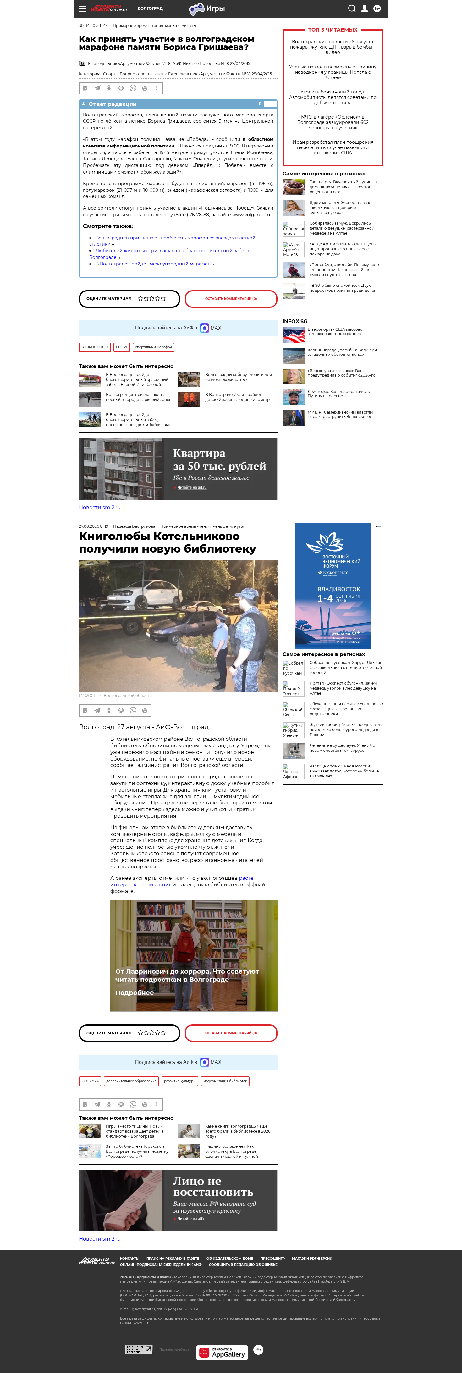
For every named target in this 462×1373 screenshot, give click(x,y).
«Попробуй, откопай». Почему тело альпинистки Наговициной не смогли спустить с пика (344, 269)
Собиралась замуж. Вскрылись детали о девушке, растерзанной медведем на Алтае (342, 228)
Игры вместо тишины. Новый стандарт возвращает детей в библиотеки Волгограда (134, 1131)
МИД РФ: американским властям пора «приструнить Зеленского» (340, 414)
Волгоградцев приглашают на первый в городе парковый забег (138, 397)
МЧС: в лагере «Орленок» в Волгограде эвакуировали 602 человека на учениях (333, 123)
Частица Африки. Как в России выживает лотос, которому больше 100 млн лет (344, 771)
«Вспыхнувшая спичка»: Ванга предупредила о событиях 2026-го (342, 373)
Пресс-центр (273, 1259)
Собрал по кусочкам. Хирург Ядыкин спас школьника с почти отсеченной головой (346, 667)
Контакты (129, 1259)
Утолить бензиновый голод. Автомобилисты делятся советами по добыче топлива (333, 97)
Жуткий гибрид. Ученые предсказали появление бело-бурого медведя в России (346, 729)
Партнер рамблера (174, 1349)
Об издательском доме (229, 1259)
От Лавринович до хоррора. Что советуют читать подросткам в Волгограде (187, 975)
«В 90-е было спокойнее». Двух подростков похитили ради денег (343, 288)
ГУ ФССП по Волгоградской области (115, 695)
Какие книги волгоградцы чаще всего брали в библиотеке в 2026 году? (237, 1131)
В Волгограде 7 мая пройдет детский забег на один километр (237, 397)
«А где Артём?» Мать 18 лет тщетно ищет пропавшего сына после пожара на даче (344, 249)
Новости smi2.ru (100, 507)
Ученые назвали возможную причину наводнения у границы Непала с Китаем (333, 72)
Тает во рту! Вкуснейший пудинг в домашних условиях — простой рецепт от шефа (343, 186)
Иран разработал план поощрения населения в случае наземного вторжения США (333, 148)
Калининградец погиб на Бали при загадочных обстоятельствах (342, 352)
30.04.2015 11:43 (93, 25)
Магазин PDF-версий (312, 1259)
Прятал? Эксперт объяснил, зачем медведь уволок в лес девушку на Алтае (343, 688)
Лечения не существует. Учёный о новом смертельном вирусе (342, 748)
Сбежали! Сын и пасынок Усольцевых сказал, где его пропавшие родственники (346, 709)
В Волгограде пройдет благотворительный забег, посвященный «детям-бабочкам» (138, 419)
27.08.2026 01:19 (93, 526)
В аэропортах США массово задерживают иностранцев (335, 331)
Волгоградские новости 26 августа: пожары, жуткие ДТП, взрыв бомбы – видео (333, 47)
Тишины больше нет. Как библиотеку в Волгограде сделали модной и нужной (231, 1151)
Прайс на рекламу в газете (172, 1259)
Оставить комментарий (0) (231, 299)
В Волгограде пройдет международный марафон (153, 264)
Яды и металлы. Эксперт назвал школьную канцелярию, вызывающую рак (340, 207)
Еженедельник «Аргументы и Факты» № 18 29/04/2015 (220, 74)
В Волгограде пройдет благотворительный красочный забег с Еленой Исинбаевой (137, 379)
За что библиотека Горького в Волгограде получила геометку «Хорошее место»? (137, 1151)
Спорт (109, 74)
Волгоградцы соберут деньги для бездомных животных (238, 377)
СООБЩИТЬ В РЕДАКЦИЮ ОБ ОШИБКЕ (243, 1265)
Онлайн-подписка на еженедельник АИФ (161, 1265)
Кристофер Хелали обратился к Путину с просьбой (339, 393)
